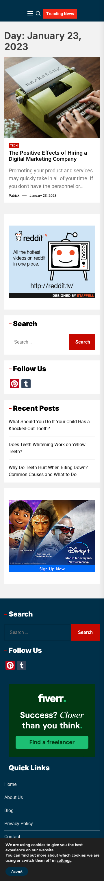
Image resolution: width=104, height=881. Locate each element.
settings (64, 860)
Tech (14, 145)
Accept (16, 871)
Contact (12, 836)
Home (10, 784)
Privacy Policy (18, 823)
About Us (13, 797)
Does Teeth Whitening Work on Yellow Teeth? (47, 448)
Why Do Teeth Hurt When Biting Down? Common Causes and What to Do (48, 471)
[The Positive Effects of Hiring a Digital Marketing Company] (52, 97)
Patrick (14, 196)
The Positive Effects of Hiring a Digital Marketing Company (48, 156)
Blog (9, 810)
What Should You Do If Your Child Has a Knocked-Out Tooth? (49, 425)
